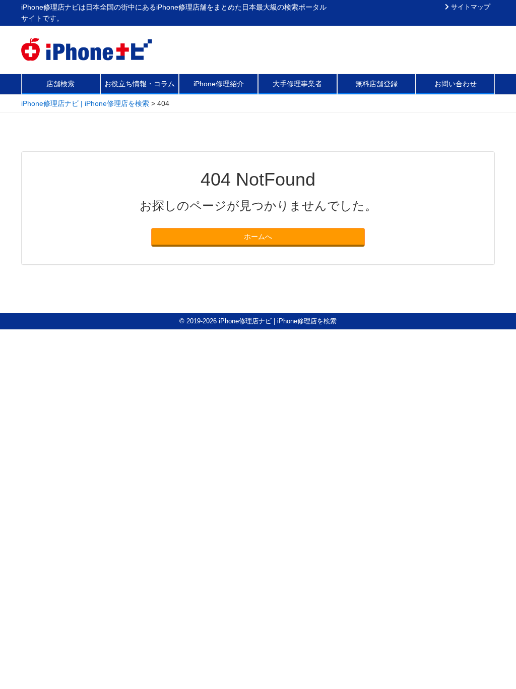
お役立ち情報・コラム (139, 84)
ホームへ (258, 237)
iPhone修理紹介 (219, 84)
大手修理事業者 (297, 84)
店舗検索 (60, 84)
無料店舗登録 (376, 84)
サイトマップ (469, 7)
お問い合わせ (455, 84)
